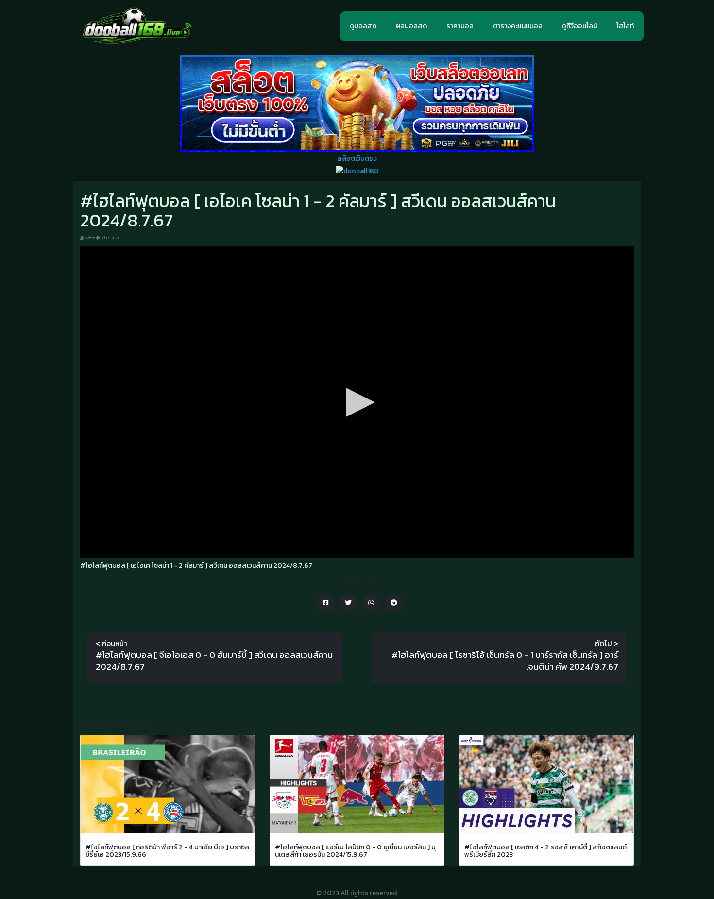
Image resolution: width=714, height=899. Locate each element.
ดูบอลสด (363, 26)
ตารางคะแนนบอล (518, 26)
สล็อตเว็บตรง (357, 159)
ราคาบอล (460, 26)
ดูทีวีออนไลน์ (579, 26)
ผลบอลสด (411, 26)
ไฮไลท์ (625, 26)
